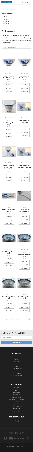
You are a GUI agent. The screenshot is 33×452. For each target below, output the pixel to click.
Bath (16, 390)
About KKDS (16, 357)
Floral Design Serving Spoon (24, 210)
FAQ (16, 366)
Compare (8, 88)
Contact (16, 359)
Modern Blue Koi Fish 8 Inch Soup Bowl (8, 78)
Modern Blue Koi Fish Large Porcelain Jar (24, 122)
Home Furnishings (17, 406)
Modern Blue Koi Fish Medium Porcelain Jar (8, 167)
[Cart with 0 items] (28, 2)
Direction (16, 361)
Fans (16, 402)
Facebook (16, 371)
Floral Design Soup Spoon (8, 210)
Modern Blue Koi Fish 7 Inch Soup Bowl (24, 78)
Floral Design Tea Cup (9, 124)
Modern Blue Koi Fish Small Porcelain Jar (24, 167)
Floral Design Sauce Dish (8, 253)
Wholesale (16, 364)
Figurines (16, 404)
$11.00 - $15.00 (5, 24)
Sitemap (16, 378)
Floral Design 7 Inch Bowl (8, 298)
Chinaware (16, 392)
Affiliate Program (17, 368)
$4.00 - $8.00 (5, 19)
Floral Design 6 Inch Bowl (24, 298)
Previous (3, 450)
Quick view (9, 85)
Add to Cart (9, 91)
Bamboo (16, 388)
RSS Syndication (16, 373)
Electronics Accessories (16, 399)
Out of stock (24, 91)
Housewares (16, 409)
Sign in (13, 375)
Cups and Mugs (16, 397)
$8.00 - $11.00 (5, 21)
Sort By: (5, 47)
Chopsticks (16, 395)
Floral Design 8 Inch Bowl (24, 255)
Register (19, 375)
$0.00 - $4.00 (5, 17)
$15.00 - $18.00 (6, 26)
